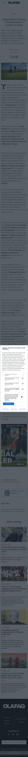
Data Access (14, 409)
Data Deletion (5, 409)
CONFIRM (8, 403)
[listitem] (14, 375)
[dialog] (14, 378)
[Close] (25, 348)
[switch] (22, 378)
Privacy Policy (22, 409)
